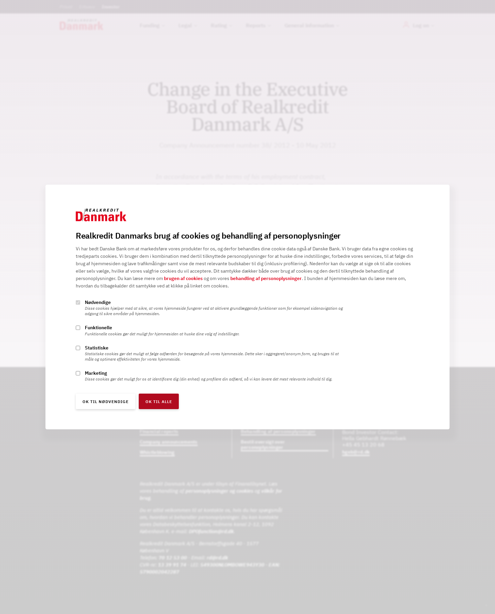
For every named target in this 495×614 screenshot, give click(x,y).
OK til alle (158, 401)
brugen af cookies (183, 279)
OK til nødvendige (105, 401)
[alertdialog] (247, 307)
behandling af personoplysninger (266, 279)
